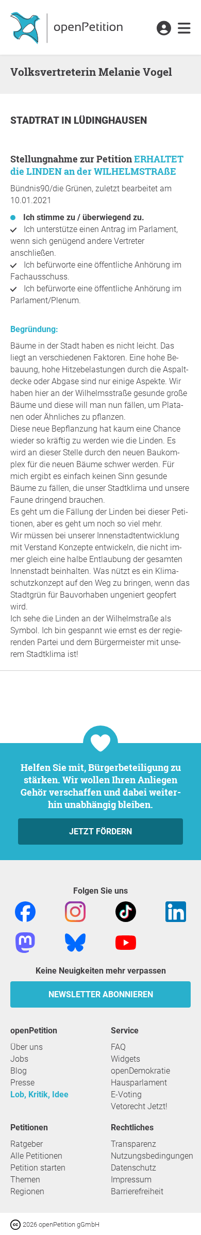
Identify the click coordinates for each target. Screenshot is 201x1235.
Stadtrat (35, 120)
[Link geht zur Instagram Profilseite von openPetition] (75, 911)
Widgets (125, 1059)
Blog (18, 1071)
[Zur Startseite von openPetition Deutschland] (67, 27)
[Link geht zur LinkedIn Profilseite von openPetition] (175, 911)
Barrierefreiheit (137, 1191)
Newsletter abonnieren (100, 994)
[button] (164, 29)
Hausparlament (139, 1083)
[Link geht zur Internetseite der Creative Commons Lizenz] (16, 1224)
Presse (22, 1083)
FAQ (118, 1047)
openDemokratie (140, 1071)
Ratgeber (26, 1144)
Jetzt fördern (100, 831)
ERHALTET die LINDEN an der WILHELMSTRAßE (96, 165)
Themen (25, 1179)
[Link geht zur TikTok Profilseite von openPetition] (125, 911)
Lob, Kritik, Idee (39, 1094)
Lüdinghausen (110, 120)
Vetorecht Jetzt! (139, 1106)
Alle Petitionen (36, 1156)
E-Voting (126, 1094)
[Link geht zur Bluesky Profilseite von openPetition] (75, 942)
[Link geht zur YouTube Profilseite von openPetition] (125, 942)
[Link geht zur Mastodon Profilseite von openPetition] (25, 942)
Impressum (131, 1179)
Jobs (19, 1059)
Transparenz (133, 1144)
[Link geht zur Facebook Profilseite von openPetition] (25, 911)
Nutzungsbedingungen (152, 1156)
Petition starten (37, 1168)
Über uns (26, 1047)
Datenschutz (133, 1168)
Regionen (27, 1191)
